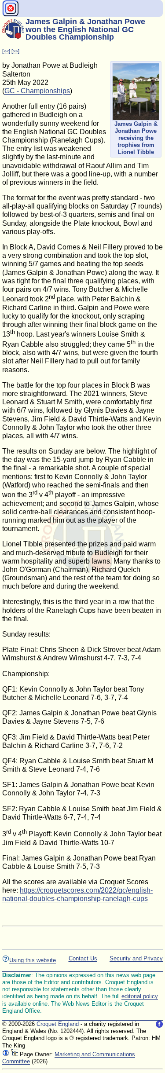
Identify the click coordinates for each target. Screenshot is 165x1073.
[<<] (6, 51)
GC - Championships (37, 91)
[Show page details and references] (5, 1054)
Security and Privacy (136, 958)
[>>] (15, 51)
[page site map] (14, 1054)
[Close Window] (10, 8)
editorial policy (139, 996)
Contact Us (83, 958)
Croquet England (58, 1024)
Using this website (32, 960)
